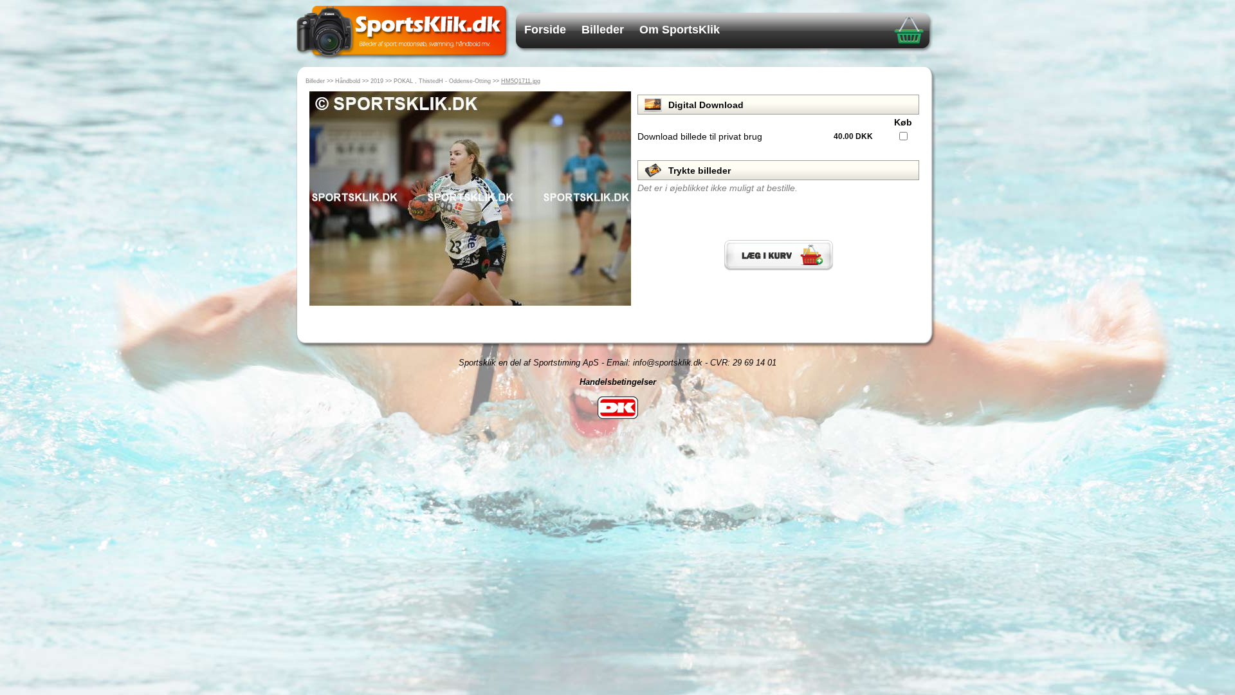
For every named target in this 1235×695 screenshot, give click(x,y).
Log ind (617, 433)
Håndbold (347, 81)
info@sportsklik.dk (667, 362)
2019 (376, 81)
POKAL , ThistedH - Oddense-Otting (442, 81)
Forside (545, 29)
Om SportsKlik (679, 29)
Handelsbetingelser (618, 382)
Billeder (602, 29)
